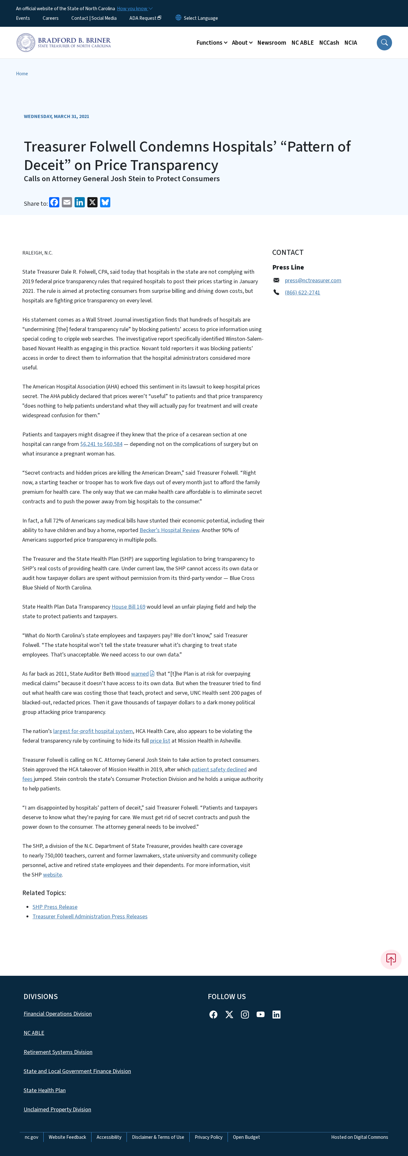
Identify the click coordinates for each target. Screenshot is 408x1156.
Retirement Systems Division (58, 1052)
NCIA (350, 42)
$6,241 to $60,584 (101, 444)
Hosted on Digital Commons (359, 1137)
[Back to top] (391, 959)
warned (140, 674)
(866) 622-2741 (302, 293)
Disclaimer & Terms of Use (158, 1137)
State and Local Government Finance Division (77, 1071)
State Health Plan (45, 1090)
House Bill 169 (128, 607)
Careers (51, 18)
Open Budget (246, 1137)
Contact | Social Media (94, 18)
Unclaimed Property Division (57, 1110)
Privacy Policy (208, 1137)
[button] (384, 42)
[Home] (64, 35)
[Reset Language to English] (178, 18)
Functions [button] (209, 42)
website (52, 875)
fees (28, 779)
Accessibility (109, 1137)
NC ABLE (302, 42)
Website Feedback (67, 1137)
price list (160, 741)
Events (23, 18)
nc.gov (31, 1137)
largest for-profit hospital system (93, 731)
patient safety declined (219, 770)
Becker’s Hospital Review (169, 530)
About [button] (240, 42)
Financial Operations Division (58, 1014)
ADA (143, 18)
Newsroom (271, 42)
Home (22, 73)
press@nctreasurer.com (313, 281)
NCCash (329, 42)
